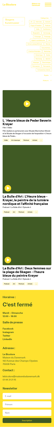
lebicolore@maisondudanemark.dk (21, 376)
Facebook (8, 328)
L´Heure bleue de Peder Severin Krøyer (27, 122)
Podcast (6, 212)
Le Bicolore (9, 4)
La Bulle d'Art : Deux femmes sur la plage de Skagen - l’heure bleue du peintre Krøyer (27, 272)
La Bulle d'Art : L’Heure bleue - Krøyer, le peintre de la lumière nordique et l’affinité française (26, 200)
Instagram (8, 332)
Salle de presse (13, 322)
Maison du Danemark (36, 4)
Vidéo (6, 140)
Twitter (6, 335)
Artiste (35, 140)
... (36, 212)
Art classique (15, 140)
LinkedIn (7, 339)
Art (14, 212)
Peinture (26, 140)
